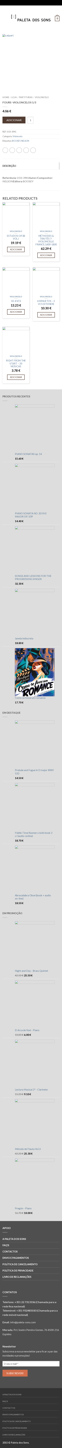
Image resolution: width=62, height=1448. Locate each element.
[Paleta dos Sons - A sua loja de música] (31, 17)
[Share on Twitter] (27, 3)
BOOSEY (16, 140)
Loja (14, 97)
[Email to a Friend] (31, 3)
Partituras (26, 97)
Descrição (9, 165)
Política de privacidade (17, 1270)
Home (5, 97)
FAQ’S (5, 1245)
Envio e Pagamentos (15, 1257)
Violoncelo (42, 97)
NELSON (25, 140)
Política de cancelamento (20, 1264)
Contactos (10, 1251)
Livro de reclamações (16, 1276)
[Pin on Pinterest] (34, 3)
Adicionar (13, 120)
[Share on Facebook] (24, 3)
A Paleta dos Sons (14, 1239)
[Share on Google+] (37, 3)
